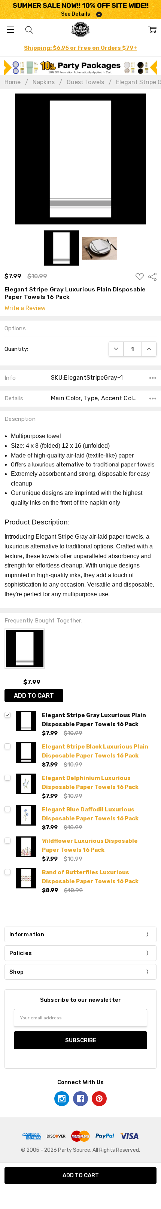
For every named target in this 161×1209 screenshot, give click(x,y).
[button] (80, 67)
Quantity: (16, 349)
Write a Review (25, 308)
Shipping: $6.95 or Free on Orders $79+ (80, 48)
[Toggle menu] (10, 29)
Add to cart (34, 695)
